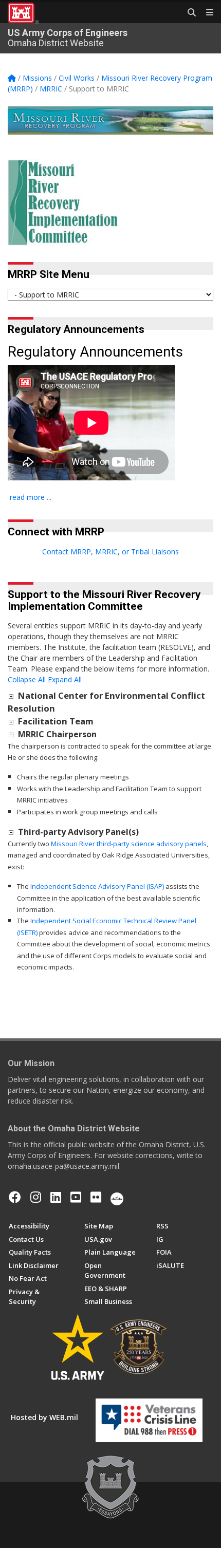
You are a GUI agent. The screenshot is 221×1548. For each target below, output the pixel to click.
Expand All (65, 679)
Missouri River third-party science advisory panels (129, 843)
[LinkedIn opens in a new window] (55, 1197)
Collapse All (27, 679)
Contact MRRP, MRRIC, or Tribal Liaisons (110, 551)
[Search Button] (188, 13)
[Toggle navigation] (205, 13)
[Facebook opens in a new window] (15, 1197)
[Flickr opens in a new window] (95, 1197)
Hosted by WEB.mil (44, 1417)
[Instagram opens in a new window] (35, 1197)
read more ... (30, 497)
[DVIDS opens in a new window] (116, 1197)
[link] (11, 696)
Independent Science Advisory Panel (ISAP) (97, 886)
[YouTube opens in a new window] (75, 1197)
